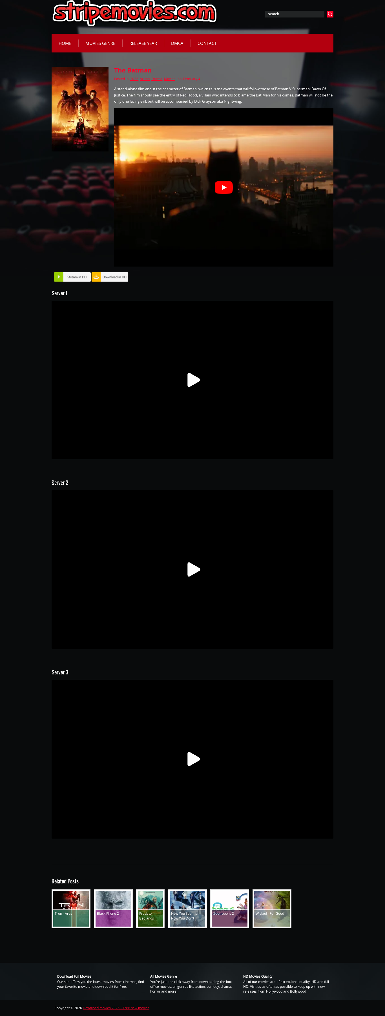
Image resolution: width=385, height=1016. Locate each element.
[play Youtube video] (223, 187)
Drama (156, 78)
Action (145, 78)
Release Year (143, 43)
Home (65, 43)
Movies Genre (100, 43)
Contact (207, 43)
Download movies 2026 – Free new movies (116, 1008)
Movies (169, 78)
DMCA (177, 43)
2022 (134, 78)
